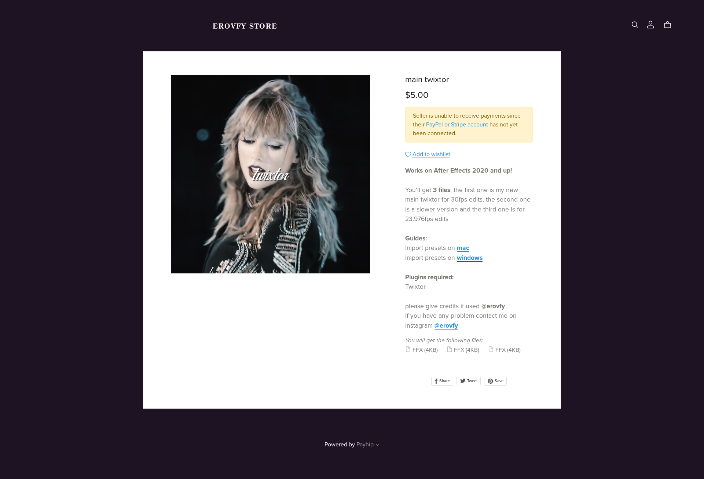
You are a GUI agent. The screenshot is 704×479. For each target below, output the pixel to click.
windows (470, 258)
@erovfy (446, 325)
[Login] (650, 23)
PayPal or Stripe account (457, 124)
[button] (377, 445)
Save (498, 381)
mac (463, 248)
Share (444, 381)
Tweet (471, 381)
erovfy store (245, 25)
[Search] (635, 24)
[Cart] (670, 25)
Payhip (365, 444)
